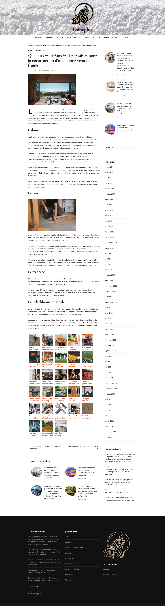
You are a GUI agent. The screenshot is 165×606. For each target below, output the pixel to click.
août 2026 (108, 167)
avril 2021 (108, 367)
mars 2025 (109, 226)
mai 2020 (108, 410)
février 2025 (109, 232)
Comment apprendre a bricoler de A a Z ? (83, 447)
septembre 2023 (111, 280)
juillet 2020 (109, 405)
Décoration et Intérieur (54, 37)
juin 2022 (108, 318)
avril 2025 (108, 221)
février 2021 (109, 378)
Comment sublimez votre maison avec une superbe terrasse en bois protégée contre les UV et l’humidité (87, 491)
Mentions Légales (34, 594)
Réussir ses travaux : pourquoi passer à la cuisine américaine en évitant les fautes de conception (52, 473)
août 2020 (108, 399)
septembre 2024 (111, 248)
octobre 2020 (110, 394)
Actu (126, 37)
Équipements (116, 37)
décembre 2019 (110, 426)
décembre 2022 (111, 286)
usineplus (50, 481)
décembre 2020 (111, 383)
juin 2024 (108, 259)
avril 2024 (108, 270)
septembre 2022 (111, 302)
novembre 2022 (111, 291)
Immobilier (38, 37)
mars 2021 (108, 372)
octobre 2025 (110, 194)
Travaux (87, 37)
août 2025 (108, 205)
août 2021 (108, 356)
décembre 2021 (110, 340)
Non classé (69, 575)
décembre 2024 (111, 243)
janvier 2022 (109, 335)
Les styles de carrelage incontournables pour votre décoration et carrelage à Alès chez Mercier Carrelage (125, 87)
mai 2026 (108, 178)
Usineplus (82, 30)
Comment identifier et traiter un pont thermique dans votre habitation (125, 129)
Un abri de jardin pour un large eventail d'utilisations (45, 447)
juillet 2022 (108, 313)
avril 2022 (108, 324)
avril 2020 (108, 416)
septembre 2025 (111, 199)
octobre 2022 (110, 297)
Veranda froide (72, 140)
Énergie (106, 37)
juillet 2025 (109, 210)
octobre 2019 (109, 437)
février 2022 (109, 329)
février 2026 (109, 189)
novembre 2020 (111, 389)
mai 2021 (108, 362)
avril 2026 (108, 183)
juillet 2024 (109, 253)
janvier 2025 (109, 237)
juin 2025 (108, 216)
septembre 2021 (111, 351)
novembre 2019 (110, 432)
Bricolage (96, 37)
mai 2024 (108, 264)
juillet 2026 (109, 172)
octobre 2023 (110, 275)
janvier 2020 (109, 421)
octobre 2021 (109, 345)
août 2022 (108, 307)
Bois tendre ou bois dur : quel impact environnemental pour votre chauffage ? (120, 500)
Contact (31, 591)
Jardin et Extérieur (73, 37)
